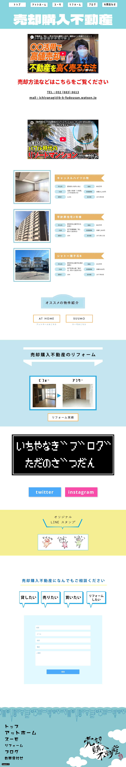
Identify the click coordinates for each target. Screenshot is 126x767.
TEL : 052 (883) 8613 (63, 92)
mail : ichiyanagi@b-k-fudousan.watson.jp (63, 97)
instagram (81, 492)
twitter (45, 492)
